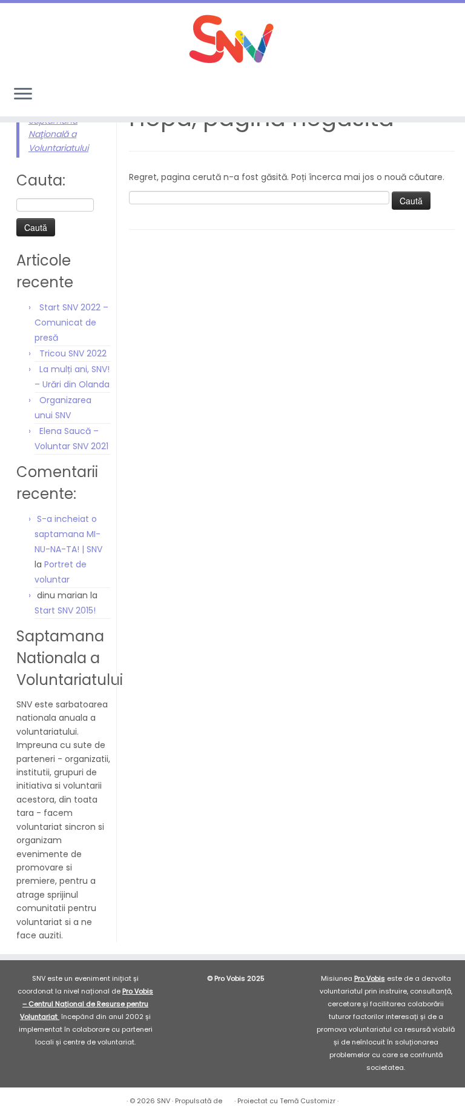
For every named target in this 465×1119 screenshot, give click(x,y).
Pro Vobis (369, 978)
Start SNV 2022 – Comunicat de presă (71, 322)
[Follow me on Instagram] (420, 94)
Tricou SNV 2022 (73, 353)
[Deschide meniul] (23, 94)
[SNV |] (232, 39)
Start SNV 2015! (65, 610)
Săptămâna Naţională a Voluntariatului (58, 134)
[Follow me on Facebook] (404, 94)
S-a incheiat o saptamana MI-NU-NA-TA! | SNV (68, 534)
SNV (163, 1101)
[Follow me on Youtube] (437, 94)
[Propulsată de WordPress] (228, 1098)
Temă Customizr (307, 1101)
